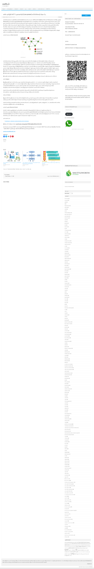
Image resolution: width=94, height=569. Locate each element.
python (70, 547)
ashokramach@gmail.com (9, 131)
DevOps (66, 256)
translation (66, 441)
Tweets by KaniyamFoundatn (69, 186)
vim (65, 450)
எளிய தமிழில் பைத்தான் (68, 492)
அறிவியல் (66, 473)
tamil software (67, 429)
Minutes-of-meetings (68, 348)
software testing (67, 418)
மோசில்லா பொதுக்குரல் (68, 531)
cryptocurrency (67, 244)
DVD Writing (66, 263)
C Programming (67, 230)
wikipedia (66, 459)
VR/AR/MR (66, 452)
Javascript (66, 314)
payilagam (66, 376)
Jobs (65, 316)
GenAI (65, 290)
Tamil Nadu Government (68, 425)
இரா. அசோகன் (67, 480)
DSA (90, 543)
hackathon (66, 295)
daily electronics (75, 543)
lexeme (66, 325)
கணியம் (6, 4)
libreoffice (66, 327)
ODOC (77, 546)
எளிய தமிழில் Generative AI (69, 489)
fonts (65, 281)
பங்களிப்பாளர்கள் (67, 517)
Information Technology (68, 307)
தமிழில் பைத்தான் (68, 553)
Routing (66, 394)
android (66, 207)
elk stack (66, 270)
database (66, 253)
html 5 (66, 302)
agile (65, 202)
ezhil (65, 279)
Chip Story (66, 237)
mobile (66, 350)
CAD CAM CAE (67, 233)
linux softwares (67, 337)
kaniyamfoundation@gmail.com (83, 54)
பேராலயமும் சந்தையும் (68, 519)
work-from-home (67, 468)
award (66, 219)
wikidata (66, 457)
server (66, 411)
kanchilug (66, 320)
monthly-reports (67, 353)
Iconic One (80, 566)
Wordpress (82, 550)
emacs (66, 272)
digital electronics (86, 543)
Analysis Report (67, 205)
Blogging (87, 542)
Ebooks (66, 265)
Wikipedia (79, 550)
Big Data (66, 223)
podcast (66, 383)
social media (67, 415)
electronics (67, 545)
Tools (65, 436)
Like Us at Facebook (69, 182)
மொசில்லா (70, 555)
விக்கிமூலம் (66, 536)
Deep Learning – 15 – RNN (9, 176)
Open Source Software (68, 367)
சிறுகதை (88, 551)
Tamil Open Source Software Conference (71, 427)
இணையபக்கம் (67, 478)
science (66, 399)
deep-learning (80, 543)
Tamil (65, 422)
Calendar (66, 235)
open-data (66, 371)
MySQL (66, 357)
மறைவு (66, 524)
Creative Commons (68, 242)
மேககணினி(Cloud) (67, 529)
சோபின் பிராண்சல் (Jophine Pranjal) (70, 510)
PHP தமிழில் (66, 381)
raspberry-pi (67, 390)
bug (65, 228)
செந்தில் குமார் (67, 505)
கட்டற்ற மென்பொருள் (73, 551)
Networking (66, 360)
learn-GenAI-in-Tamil (68, 323)
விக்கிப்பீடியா (66, 533)
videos (66, 448)
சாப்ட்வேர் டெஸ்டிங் (84, 551)
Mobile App (66, 351)
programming (67, 385)
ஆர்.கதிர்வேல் (67, 475)
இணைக (69, 114)
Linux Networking (67, 334)
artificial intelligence (68, 212)
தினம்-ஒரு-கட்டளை (78, 553)
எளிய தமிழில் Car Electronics (69, 485)
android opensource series (72, 542)
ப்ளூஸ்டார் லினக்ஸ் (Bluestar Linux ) (53, 176)
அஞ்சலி (66, 471)
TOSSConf (66, 438)
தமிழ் (72, 553)
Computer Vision (67, 240)
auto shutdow (67, 216)
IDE (65, 304)
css (65, 246)
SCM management (67, 401)
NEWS (66, 362)
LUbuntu (66, 339)
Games (66, 288)
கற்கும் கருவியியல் (67, 499)
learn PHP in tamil (68, 546)
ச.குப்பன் (66, 503)
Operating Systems (68, 374)
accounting (66, 200)
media (66, 344)
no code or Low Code (68, 364)
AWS (65, 221)
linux (71, 546)
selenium (66, 408)
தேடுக (66, 13)
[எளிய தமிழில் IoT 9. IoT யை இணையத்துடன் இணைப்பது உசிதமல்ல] (51, 156)
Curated (66, 249)
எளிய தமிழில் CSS (67, 487)
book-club (66, 226)
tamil (66, 550)
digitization (66, 260)
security (66, 406)
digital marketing (67, 258)
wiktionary (66, 462)
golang (66, 293)
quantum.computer (68, 388)
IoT (65, 309)
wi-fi (65, 455)
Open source (82, 546)
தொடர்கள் (87, 553)
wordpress (66, 466)
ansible (66, 209)
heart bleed (66, 297)
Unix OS (66, 443)
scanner (66, 397)
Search (86, 15)
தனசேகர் (66, 515)
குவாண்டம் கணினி (67, 501)
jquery (66, 318)
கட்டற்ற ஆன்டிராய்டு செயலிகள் (69, 494)
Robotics (66, 392)
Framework (66, 283)
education (66, 267)
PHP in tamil (87, 546)
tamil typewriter (67, 431)
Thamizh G (73, 550)
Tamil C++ (70, 550)
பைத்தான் (67, 555)
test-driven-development (69, 434)
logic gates (74, 546)
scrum (66, 404)
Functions (66, 286)
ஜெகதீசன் (66, 512)
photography (67, 378)
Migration (66, 346)
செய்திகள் (66, 508)
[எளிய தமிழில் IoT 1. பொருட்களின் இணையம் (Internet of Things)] (12, 156)
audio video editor (67, 214)
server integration (67, 413)
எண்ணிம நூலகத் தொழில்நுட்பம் (69, 482)
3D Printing (66, 198)
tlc (76, 550)
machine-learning (67, 341)
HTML (66, 300)
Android (66, 542)
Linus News (66, 330)
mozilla (66, 355)
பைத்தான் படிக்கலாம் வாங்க (69, 522)
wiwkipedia (66, 464)
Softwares (66, 420)
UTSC (65, 445)
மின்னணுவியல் (67, 526)
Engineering (66, 274)
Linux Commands (67, 332)
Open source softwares (68, 369)
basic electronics (82, 542)
